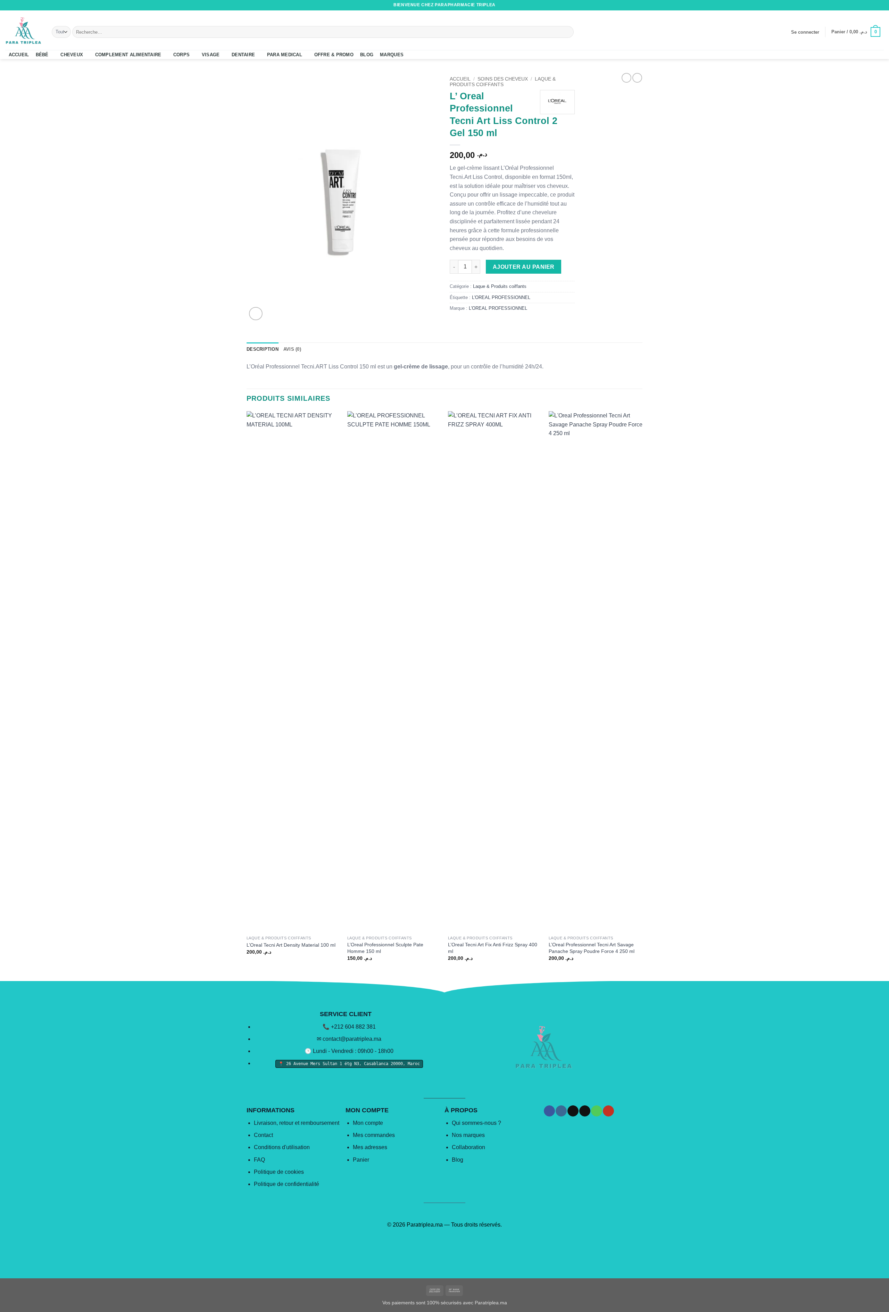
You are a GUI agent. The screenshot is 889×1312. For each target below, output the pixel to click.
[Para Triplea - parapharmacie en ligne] (23, 30)
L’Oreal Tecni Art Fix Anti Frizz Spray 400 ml (492, 948)
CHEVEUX (71, 54)
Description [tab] (263, 349)
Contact (263, 1135)
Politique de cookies (279, 1172)
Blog (457, 1160)
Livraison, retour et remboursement (296, 1123)
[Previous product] (637, 78)
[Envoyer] (567, 32)
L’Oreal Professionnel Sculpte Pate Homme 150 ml (385, 948)
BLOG (366, 54)
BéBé (42, 54)
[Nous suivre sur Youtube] (880, 5)
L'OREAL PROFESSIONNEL (501, 297)
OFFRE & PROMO (334, 54)
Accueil (460, 79)
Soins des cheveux (502, 79)
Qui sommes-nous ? (476, 1123)
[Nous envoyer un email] (867, 5)
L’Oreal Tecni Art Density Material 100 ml (291, 945)
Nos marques (468, 1135)
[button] (805, 32)
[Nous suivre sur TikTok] (860, 5)
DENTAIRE (243, 54)
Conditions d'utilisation (282, 1147)
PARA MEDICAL (284, 54)
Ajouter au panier (524, 267)
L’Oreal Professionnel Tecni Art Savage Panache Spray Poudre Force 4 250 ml (591, 948)
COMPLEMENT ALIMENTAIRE (128, 54)
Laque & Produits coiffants (503, 81)
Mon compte (368, 1123)
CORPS (181, 54)
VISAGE (211, 54)
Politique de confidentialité (286, 1184)
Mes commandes (374, 1135)
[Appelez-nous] (874, 5)
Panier (361, 1160)
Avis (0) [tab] (292, 349)
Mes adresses (370, 1147)
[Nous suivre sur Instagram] (854, 5)
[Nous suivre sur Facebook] (847, 5)
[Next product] (626, 78)
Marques (392, 54)
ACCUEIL (19, 54)
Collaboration (468, 1147)
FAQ (259, 1160)
